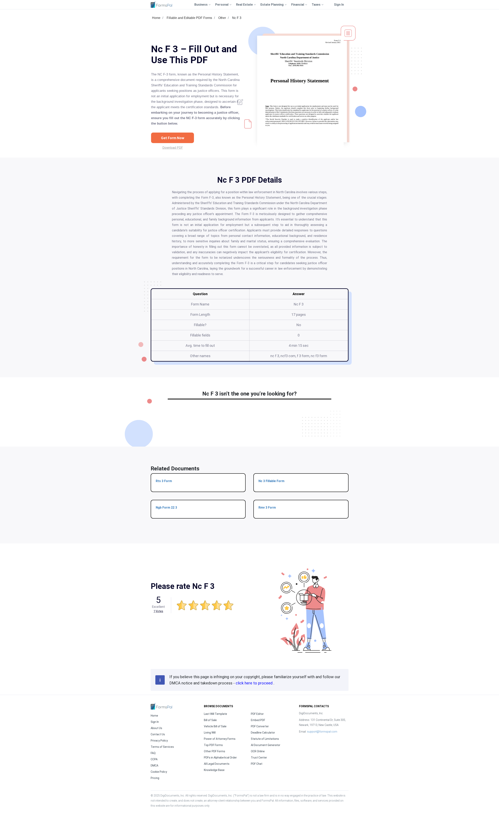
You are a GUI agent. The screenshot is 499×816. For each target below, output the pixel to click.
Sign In (339, 4)
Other (222, 17)
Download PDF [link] (172, 148)
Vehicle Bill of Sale (215, 726)
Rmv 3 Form (267, 507)
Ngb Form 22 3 (166, 507)
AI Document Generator (265, 745)
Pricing (155, 778)
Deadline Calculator (263, 732)
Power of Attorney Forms (219, 738)
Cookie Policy (159, 771)
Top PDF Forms (213, 745)
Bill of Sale (210, 720)
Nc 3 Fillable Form (271, 481)
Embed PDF (258, 720)
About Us (156, 728)
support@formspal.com (322, 731)
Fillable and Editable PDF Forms (189, 17)
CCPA (154, 759)
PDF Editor (257, 713)
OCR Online (258, 751)
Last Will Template (215, 713)
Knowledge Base (214, 770)
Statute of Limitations (265, 738)
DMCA (154, 765)
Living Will (210, 732)
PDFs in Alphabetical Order (220, 757)
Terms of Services (162, 746)
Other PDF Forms (214, 751)
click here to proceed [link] (254, 683)
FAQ (153, 753)
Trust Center (259, 757)
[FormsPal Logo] (161, 4)
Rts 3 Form (164, 481)
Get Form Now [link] (172, 138)
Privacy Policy (159, 740)
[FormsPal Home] (161, 706)
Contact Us (158, 734)
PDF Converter (260, 726)
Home (156, 17)
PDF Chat (256, 763)
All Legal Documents (216, 763)
